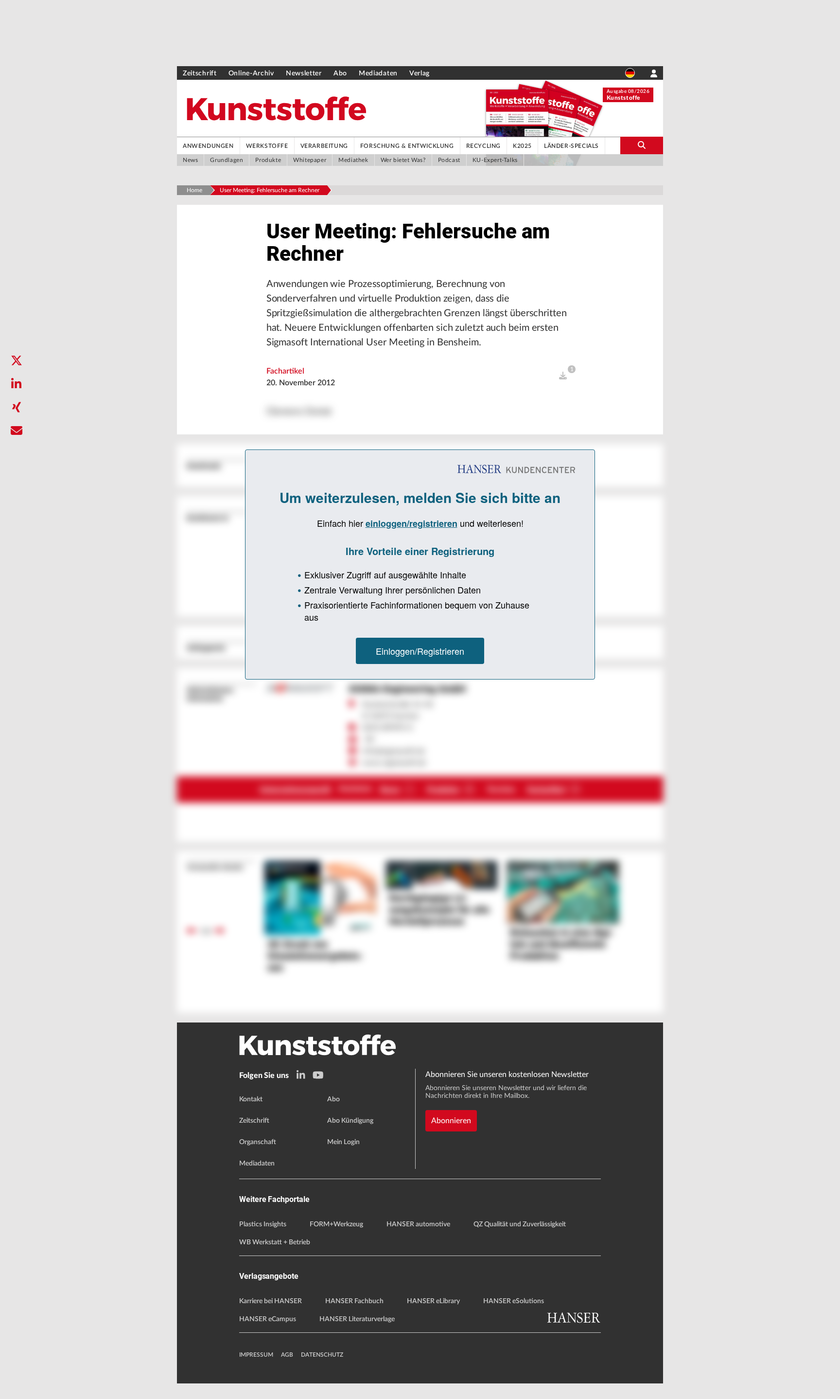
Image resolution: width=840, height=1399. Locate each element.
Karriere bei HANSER (270, 1301)
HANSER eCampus (267, 1319)
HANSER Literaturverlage (357, 1319)
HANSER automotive (418, 1224)
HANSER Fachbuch (354, 1301)
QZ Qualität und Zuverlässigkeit (519, 1224)
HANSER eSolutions (513, 1301)
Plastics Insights (262, 1224)
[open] (563, 376)
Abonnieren (451, 1121)
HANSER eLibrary (433, 1301)
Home (194, 190)
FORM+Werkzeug (336, 1224)
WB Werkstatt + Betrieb (274, 1242)
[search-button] (641, 145)
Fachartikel (285, 371)
